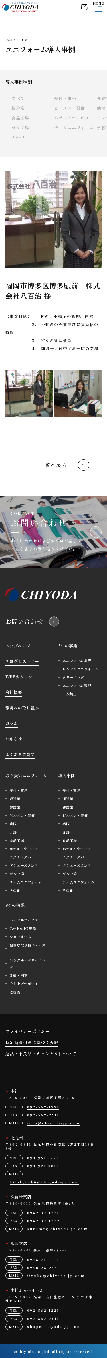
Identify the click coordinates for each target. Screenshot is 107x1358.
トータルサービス (24, 919)
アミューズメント (24, 865)
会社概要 (13, 692)
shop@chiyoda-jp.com (54, 1326)
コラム (11, 723)
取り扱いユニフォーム (26, 775)
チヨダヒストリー (22, 661)
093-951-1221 (43, 1158)
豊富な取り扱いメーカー (28, 948)
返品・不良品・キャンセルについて (40, 1053)
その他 (18, 137)
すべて (18, 98)
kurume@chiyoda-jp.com (57, 1228)
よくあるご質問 (20, 754)
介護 (13, 832)
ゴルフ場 (20, 127)
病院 (13, 823)
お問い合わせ (24, 621)
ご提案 (15, 991)
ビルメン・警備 (69, 108)
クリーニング (73, 677)
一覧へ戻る (53, 464)
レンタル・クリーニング (28, 963)
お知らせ (13, 739)
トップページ (17, 646)
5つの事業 (68, 646)
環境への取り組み (22, 708)
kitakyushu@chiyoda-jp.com (45, 1182)
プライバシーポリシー (27, 1031)
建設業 (15, 807)
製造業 (18, 108)
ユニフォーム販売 (76, 660)
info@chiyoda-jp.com (53, 1123)
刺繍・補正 (19, 975)
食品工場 (20, 118)
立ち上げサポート (24, 983)
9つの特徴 (15, 905)
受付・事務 (65, 98)
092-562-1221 (43, 1107)
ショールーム (20, 936)
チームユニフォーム (74, 127)
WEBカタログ (19, 677)
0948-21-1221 (43, 1259)
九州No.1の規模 (23, 928)
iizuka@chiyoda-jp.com (56, 1275)
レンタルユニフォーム (80, 668)
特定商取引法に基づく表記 (31, 1042)
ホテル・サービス (71, 118)
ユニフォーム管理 (76, 685)
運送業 (15, 798)
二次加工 (69, 693)
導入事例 (66, 775)
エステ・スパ (20, 856)
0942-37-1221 (43, 1212)
